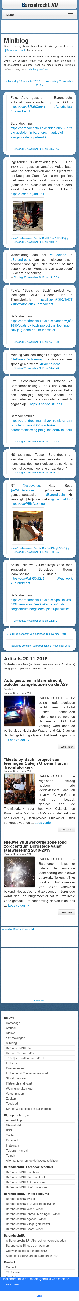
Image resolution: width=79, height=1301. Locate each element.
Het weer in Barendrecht (21, 1053)
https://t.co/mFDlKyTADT (55, 299)
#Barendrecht (20, 111)
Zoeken (11, 1098)
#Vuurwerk (65, 578)
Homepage (13, 1023)
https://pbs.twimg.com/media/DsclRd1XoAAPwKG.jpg (40, 238)
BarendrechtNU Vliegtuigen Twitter (28, 1224)
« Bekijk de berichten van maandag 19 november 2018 (36, 633)
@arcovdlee (31, 485)
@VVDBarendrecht (24, 490)
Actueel (11, 1028)
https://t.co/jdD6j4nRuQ (27, 193)
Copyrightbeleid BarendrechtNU (26, 1250)
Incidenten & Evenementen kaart (27, 1073)
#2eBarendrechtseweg (27, 359)
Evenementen (15, 1068)
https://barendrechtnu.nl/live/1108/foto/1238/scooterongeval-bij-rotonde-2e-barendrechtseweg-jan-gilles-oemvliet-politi (42, 425)
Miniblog (11, 1043)
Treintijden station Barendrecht (25, 1058)
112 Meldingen (15, 1038)
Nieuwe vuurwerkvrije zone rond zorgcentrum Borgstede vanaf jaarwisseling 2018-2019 (35, 846)
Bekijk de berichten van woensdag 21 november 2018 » (42, 645)
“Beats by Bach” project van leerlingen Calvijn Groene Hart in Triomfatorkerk (36, 763)
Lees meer (66, 746)
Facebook (12, 1140)
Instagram (12, 1145)
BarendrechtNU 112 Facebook (25, 1182)
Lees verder (18, 739)
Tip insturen (13, 1272)
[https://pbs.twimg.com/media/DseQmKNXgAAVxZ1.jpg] (28, 525)
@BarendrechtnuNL (15, 50)
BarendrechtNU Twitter (20, 1199)
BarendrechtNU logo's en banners (28, 1245)
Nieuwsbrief (13, 1125)
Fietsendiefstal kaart (19, 1083)
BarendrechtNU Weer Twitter (24, 1209)
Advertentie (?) (39, 1000)
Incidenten (12, 1063)
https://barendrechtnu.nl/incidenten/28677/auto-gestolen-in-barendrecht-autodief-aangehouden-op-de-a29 (42, 132)
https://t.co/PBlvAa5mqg (28, 503)
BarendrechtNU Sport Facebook (26, 1187)
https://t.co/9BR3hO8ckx (28, 106)
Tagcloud (12, 1103)
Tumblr (10, 1155)
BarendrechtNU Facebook (23, 1172)
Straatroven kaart (17, 1078)
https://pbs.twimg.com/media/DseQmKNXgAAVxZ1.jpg (40, 548)
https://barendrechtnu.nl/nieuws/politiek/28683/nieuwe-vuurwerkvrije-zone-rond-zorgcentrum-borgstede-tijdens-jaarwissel (41, 604)
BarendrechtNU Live (19, 1048)
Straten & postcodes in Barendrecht (29, 1109)
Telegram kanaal (17, 1150)
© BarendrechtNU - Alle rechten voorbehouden (36, 1240)
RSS (9, 1130)
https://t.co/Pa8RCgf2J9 (27, 578)
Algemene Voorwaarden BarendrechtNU (32, 1256)
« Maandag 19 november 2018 (23, 81)
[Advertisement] (44, 26)
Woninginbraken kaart (20, 1088)
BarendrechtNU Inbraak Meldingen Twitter (33, 1214)
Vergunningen (15, 1093)
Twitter (10, 1135)
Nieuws (10, 1033)
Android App (14, 1120)
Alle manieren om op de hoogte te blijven (32, 1160)
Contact (11, 1267)
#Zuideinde (58, 254)
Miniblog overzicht (39, 69)
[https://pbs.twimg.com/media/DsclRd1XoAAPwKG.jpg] (28, 215)
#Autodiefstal (63, 106)
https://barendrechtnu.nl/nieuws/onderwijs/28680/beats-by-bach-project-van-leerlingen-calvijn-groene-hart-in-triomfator (42, 325)
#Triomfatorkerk (22, 304)
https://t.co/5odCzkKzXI (46, 403)
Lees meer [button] (11, 1284)
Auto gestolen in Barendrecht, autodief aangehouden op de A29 (36, 682)
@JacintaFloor (62, 499)
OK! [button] (39, 1295)
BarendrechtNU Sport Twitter (24, 1229)
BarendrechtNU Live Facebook (26, 1177)
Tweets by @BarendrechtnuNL (18, 929)
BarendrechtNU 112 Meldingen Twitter (30, 1204)
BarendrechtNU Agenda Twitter (26, 1219)
